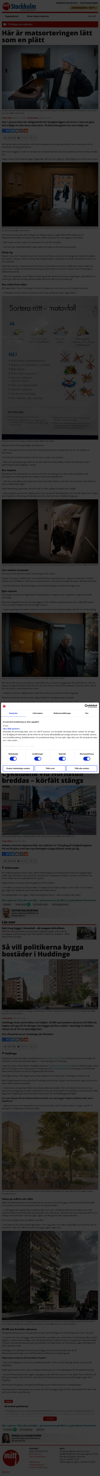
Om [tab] (86, 713)
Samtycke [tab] (13, 713)
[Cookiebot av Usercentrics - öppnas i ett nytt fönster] (86, 706)
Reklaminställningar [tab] (62, 713)
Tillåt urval (50, 768)
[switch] (37, 759)
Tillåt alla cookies (82, 768)
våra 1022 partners (11, 729)
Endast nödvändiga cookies (18, 768)
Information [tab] (38, 713)
